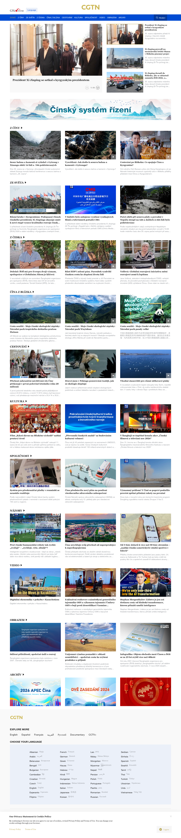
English (14, 734)
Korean (67, 797)
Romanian (99, 792)
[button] (98, 88)
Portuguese (100, 783)
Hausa (66, 765)
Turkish (127, 779)
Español (26, 734)
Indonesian (72, 783)
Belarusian (40, 761)
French (67, 752)
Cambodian (37, 774)
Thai (125, 774)
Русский (62, 734)
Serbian (128, 752)
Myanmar (100, 765)
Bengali (35, 765)
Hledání (162, 18)
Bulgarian (39, 770)
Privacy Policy (15, 829)
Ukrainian (130, 783)
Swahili (128, 765)
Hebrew (66, 770)
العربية (50, 734)
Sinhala (127, 756)
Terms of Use (30, 829)
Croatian (37, 779)
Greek (67, 761)
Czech (36, 783)
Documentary (77, 734)
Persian (97, 774)
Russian (98, 797)
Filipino (37, 797)
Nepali (96, 770)
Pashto (96, 788)
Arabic (36, 756)
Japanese (68, 792)
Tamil (126, 770)
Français (38, 734)
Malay (99, 756)
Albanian (37, 752)
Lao (94, 752)
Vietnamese (131, 792)
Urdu (125, 788)
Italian (66, 788)
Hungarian (68, 779)
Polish (96, 779)
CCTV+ (92, 734)
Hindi (65, 774)
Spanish (128, 761)
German (67, 756)
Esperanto (39, 792)
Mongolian (99, 761)
